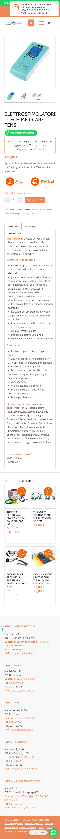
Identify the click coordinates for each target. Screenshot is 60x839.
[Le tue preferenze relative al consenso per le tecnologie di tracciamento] (3, 629)
